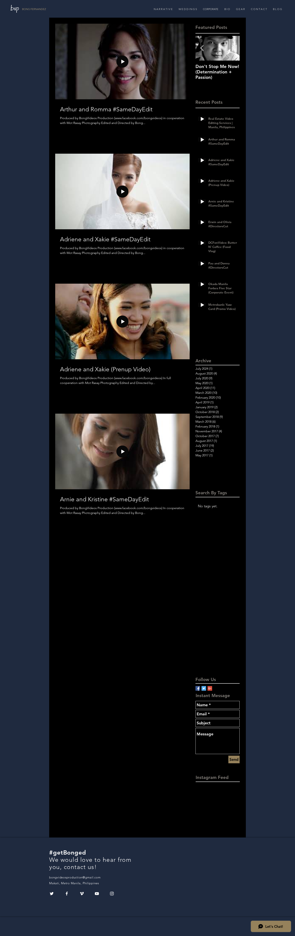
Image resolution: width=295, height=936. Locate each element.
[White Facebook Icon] (66, 893)
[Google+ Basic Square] (210, 688)
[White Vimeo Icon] (81, 893)
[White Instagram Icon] (111, 893)
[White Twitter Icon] (51, 893)
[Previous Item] (202, 48)
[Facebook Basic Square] (197, 688)
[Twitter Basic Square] (203, 688)
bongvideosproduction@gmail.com (75, 877)
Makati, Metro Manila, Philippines (74, 883)
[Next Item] (233, 48)
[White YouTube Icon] (96, 893)
